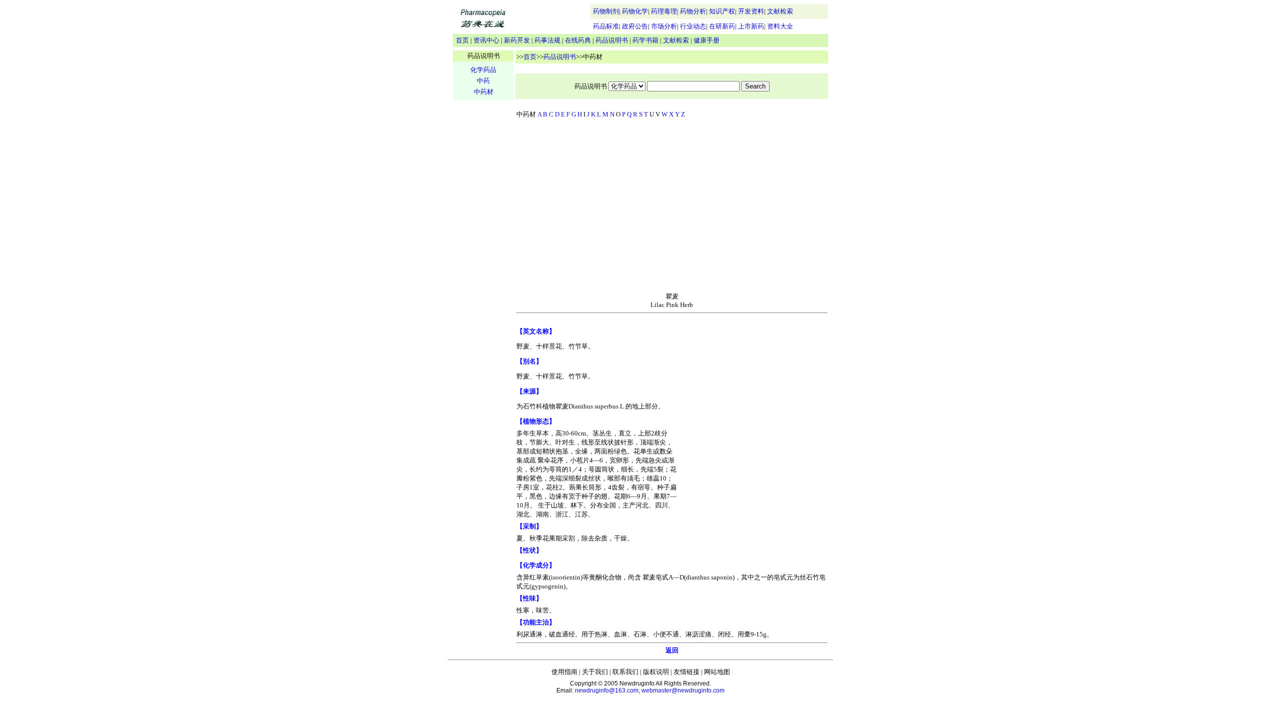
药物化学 (635, 11)
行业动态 (693, 26)
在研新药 (722, 26)
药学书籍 (645, 40)
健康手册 (707, 40)
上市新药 (751, 26)
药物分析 (693, 11)
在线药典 (578, 40)
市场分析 (664, 26)
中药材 (483, 92)
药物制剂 (606, 11)
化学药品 (483, 70)
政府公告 (635, 26)
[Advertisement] (672, 208)
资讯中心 (486, 40)
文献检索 (780, 11)
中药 (483, 80)
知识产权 (722, 11)
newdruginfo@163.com (606, 690)
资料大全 (780, 26)
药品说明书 (611, 40)
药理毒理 (664, 11)
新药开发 (517, 40)
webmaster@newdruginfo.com (683, 690)
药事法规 (547, 40)
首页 (462, 40)
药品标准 (606, 26)
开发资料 (751, 11)
